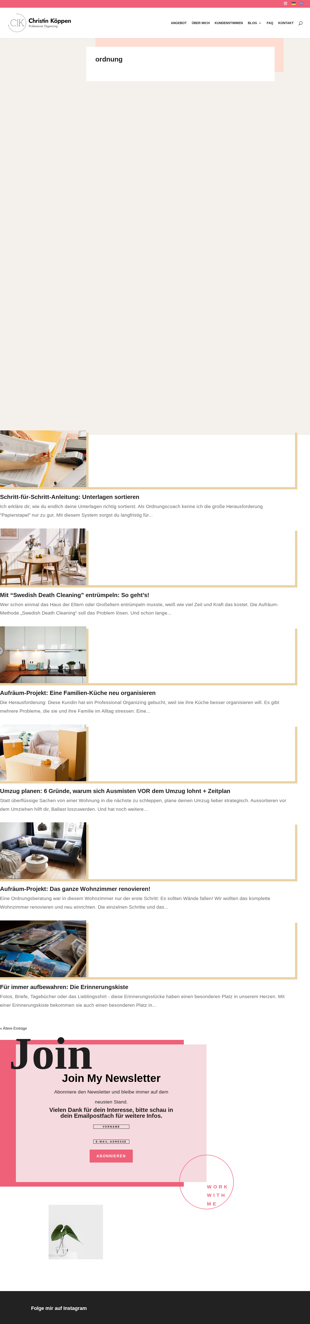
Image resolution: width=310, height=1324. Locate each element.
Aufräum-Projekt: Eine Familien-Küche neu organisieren (78, 692)
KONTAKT (286, 23)
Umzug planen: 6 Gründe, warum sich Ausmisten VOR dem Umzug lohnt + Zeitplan (115, 791)
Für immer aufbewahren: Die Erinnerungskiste (64, 987)
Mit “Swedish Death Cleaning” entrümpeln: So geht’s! (74, 595)
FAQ (270, 23)
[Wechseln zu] (294, 4)
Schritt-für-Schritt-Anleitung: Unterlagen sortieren (69, 496)
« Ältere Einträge (13, 1028)
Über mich (201, 23)
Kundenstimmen (229, 23)
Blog (252, 23)
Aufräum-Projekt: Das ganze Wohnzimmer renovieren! (75, 888)
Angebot (179, 23)
